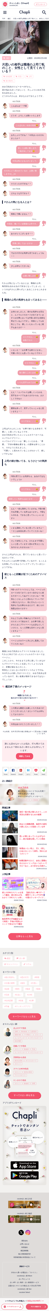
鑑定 (8, 58)
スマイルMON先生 (21, 1069)
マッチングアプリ (23, 1006)
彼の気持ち (9, 81)
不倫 (7, 1006)
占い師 (22, 958)
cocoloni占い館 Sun (24, 1289)
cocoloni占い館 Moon (24, 1276)
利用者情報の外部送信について (25, 1257)
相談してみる (24, 756)
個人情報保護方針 (24, 1254)
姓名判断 (18, 1041)
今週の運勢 (10, 983)
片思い (20, 76)
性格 (21, 1000)
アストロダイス (20, 1075)
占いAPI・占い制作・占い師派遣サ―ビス (24, 1282)
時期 (37, 977)
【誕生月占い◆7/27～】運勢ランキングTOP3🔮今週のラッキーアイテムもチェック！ (35, 895)
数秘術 (35, 800)
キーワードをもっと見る (24, 1016)
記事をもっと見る (24, 936)
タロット (38, 1035)
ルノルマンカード (21, 1038)
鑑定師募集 (24, 1251)
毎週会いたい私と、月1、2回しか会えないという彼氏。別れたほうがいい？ (33, 851)
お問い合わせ (24, 1244)
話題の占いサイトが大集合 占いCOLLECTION (24, 1286)
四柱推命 (24, 1031)
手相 (33, 1049)
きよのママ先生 (19, 1028)
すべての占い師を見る (24, 1095)
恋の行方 (25, 977)
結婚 (7, 989)
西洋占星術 (18, 1061)
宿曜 (16, 1031)
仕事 (32, 1000)
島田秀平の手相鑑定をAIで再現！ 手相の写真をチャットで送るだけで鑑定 (12, 921)
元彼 (7, 995)
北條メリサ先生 (19, 1046)
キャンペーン (12, 964)
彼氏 (23, 983)
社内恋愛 (9, 76)
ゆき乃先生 (23, 787)
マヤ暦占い (28, 1035)
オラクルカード (24, 800)
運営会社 (24, 1241)
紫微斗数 (18, 1035)
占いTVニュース (24, 1279)
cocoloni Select (24, 1292)
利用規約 (24, 1247)
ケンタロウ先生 (19, 1080)
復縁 (28, 989)
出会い (18, 995)
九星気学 (33, 1031)
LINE (30, 995)
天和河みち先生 (19, 1057)
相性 (18, 989)
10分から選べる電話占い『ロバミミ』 (24, 1272)
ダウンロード (40, 4)
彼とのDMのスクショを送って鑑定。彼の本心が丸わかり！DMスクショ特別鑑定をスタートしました (12, 895)
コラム (28, 964)
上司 (30, 76)
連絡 (39, 989)
